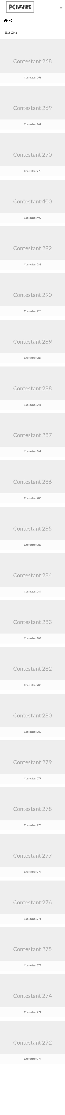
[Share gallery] (10, 20)
